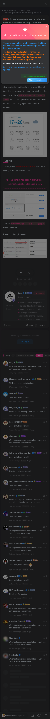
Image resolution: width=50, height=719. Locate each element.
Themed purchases (37, 80)
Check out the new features (34, 76)
